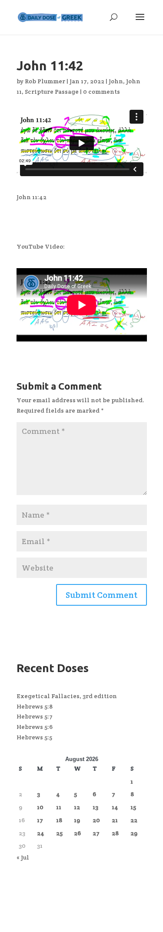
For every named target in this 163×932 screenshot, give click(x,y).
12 (77, 807)
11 (58, 807)
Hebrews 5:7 (35, 716)
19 (77, 820)
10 (40, 807)
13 (95, 807)
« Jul (23, 857)
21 (115, 820)
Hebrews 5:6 (35, 727)
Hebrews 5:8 (35, 706)
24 (40, 833)
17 (40, 820)
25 (59, 833)
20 (96, 820)
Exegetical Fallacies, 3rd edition (67, 696)
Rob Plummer (45, 81)
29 (133, 833)
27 (96, 833)
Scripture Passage (52, 91)
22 (133, 820)
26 (77, 833)
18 (59, 820)
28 (115, 833)
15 (133, 807)
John (116, 81)
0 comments (101, 91)
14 (115, 807)
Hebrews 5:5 (34, 737)
